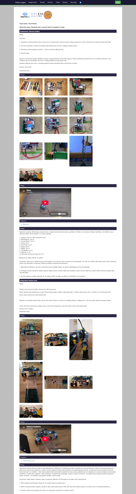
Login (118, 2)
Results (42, 2)
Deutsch (65, 2)
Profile (58, 2)
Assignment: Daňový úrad (28, 280)
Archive (50, 2)
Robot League (20, 2)
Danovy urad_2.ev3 (29, 461)
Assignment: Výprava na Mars (30, 31)
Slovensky (73, 2)
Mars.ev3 (26, 224)
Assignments (32, 2)
